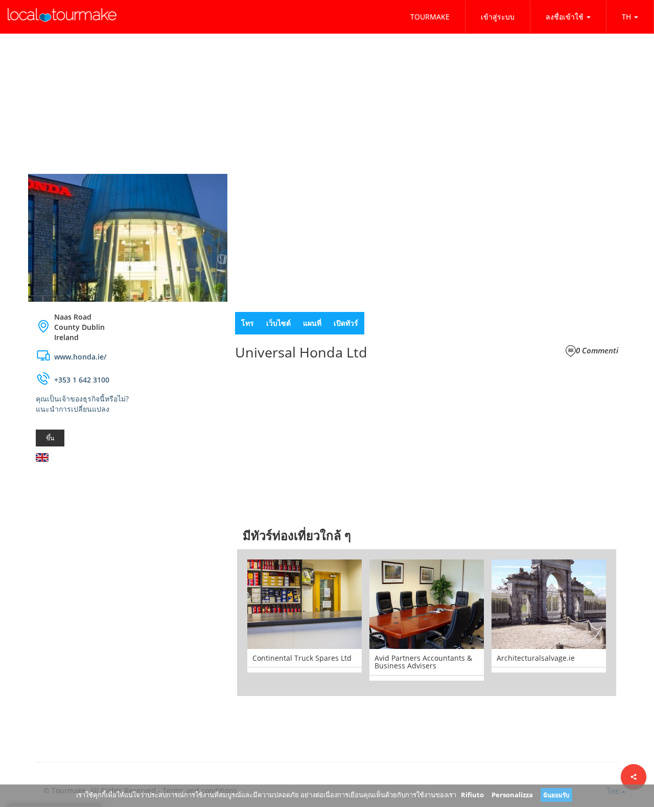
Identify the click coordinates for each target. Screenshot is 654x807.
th (626, 16)
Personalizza (512, 794)
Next (631, 622)
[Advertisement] (128, 551)
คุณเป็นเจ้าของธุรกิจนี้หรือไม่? (82, 399)
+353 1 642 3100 (81, 380)
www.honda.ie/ (80, 357)
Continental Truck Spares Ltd (302, 658)
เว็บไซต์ (278, 323)
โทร (247, 323)
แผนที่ (312, 323)
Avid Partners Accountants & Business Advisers (423, 661)
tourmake (430, 16)
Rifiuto (472, 794)
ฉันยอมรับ (556, 795)
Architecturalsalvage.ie (536, 658)
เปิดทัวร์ (346, 323)
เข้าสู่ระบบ (498, 16)
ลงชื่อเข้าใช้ (564, 16)
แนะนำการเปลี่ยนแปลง (72, 409)
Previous (222, 622)
